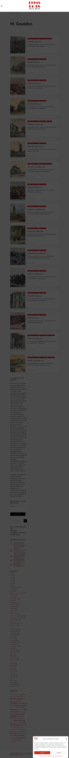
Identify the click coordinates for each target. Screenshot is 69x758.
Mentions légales (51, 756)
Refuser (59, 752)
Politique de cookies (43, 756)
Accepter (42, 752)
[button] (66, 739)
